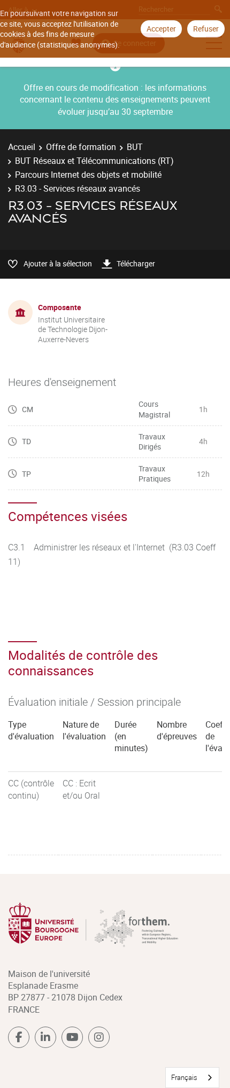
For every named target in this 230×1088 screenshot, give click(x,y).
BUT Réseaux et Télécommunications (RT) (94, 161)
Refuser (206, 28)
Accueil (21, 147)
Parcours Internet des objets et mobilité (88, 174)
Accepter (161, 28)
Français (184, 1077)
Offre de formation (81, 147)
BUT (135, 147)
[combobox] (192, 1077)
